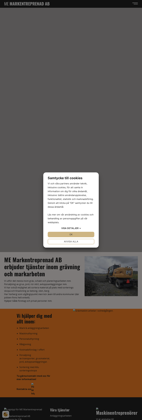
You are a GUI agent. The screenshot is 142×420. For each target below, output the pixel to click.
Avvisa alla (71, 241)
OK (71, 234)
